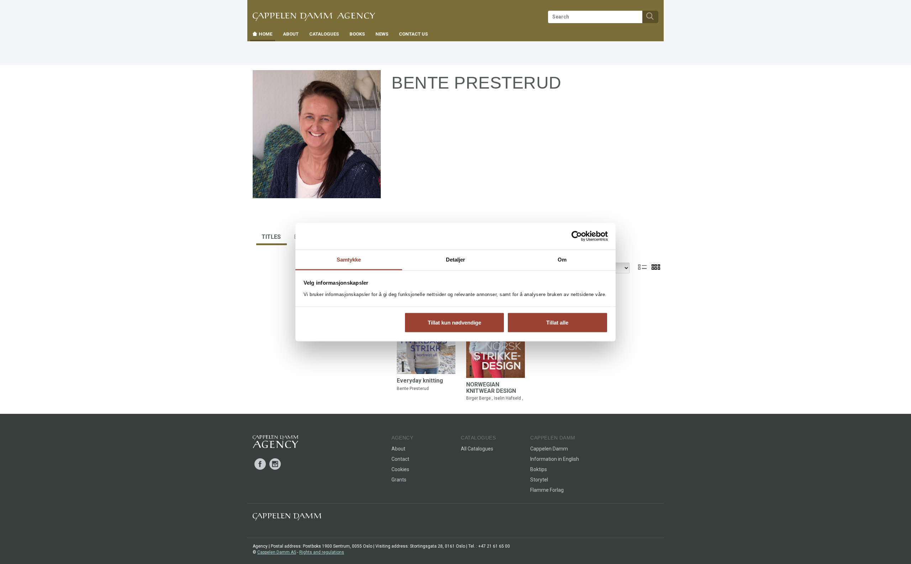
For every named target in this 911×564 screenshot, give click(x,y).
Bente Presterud (413, 388)
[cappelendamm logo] (287, 518)
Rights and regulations (321, 552)
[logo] (276, 443)
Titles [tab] (271, 236)
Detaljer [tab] (455, 259)
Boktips (538, 469)
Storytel (539, 480)
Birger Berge (478, 398)
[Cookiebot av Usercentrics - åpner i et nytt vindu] (577, 236)
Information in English (554, 459)
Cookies (400, 469)
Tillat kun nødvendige (454, 323)
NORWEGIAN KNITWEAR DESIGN (491, 387)
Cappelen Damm (549, 449)
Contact (400, 459)
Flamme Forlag (547, 490)
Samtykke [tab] (349, 259)
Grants (398, 480)
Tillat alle (557, 323)
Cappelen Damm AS (276, 552)
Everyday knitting (420, 380)
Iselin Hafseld (507, 398)
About (398, 449)
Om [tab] (562, 259)
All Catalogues (477, 449)
